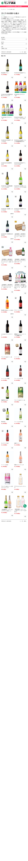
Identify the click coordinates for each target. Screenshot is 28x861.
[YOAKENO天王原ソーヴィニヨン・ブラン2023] (20, 109)
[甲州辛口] (7, 414)
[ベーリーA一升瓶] (7, 371)
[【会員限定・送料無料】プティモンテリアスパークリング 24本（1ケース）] (20, 226)
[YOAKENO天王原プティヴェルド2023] (20, 155)
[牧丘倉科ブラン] (7, 65)
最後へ (25, 52)
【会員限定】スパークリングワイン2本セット (7, 510)
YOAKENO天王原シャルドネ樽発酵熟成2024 (20, 140)
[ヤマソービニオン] (20, 302)
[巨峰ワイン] (20, 435)
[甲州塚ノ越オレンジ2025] (7, 302)
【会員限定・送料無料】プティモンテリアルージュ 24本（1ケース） (7, 286)
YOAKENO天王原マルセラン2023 (20, 209)
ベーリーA (16, 357)
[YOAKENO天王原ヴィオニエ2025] (7, 132)
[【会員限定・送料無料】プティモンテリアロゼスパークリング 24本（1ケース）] (7, 251)
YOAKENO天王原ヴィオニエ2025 (7, 140)
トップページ (3, 9)
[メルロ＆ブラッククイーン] (7, 326)
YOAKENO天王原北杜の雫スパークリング (7, 95)
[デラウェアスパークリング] (20, 478)
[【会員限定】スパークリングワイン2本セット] (7, 501)
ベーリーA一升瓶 (5, 378)
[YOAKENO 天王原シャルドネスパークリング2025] (20, 178)
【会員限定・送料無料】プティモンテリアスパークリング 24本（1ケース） (20, 236)
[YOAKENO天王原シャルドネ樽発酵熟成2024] (20, 132)
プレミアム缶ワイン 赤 (6, 357)
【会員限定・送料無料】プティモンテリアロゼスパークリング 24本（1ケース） (7, 261)
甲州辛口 (3, 421)
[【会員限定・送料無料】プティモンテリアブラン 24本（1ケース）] (20, 251)
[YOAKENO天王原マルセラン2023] (20, 201)
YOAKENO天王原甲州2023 (6, 163)
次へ (23, 52)
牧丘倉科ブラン (5, 73)
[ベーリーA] (20, 349)
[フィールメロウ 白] (20, 414)
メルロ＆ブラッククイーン (7, 334)
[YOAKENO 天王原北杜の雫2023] (7, 226)
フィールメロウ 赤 (18, 378)
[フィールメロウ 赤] (20, 371)
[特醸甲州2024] (7, 392)
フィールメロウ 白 (18, 421)
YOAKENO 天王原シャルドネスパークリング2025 (20, 186)
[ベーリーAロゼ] (7, 457)
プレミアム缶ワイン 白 (19, 400)
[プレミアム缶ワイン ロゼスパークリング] (7, 478)
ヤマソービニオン (18, 310)
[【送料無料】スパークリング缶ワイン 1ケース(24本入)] (20, 501)
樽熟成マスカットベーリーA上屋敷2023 (20, 334)
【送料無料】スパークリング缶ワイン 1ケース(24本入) (20, 510)
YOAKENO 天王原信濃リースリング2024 (7, 186)
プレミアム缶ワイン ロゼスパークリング (7, 487)
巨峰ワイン (17, 443)
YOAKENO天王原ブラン (20, 73)
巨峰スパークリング (19, 464)
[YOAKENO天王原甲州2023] (7, 155)
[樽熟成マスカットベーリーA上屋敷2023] (20, 326)
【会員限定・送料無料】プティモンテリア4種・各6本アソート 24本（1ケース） (20, 286)
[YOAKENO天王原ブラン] (20, 65)
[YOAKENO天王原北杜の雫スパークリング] (7, 87)
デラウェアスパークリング (20, 487)
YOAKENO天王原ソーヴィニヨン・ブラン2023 (20, 117)
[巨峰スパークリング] (20, 457)
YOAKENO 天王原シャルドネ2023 (7, 209)
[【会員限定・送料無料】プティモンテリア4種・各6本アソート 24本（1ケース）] (20, 277)
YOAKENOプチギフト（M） (19, 95)
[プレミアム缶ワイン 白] (20, 392)
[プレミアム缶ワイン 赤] (7, 349)
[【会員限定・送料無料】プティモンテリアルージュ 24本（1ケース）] (7, 277)
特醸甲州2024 (4, 400)
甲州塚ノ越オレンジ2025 (7, 310)
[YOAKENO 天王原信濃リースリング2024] (7, 178)
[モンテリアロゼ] (7, 435)
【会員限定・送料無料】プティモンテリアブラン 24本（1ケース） (20, 261)
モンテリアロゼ (5, 443)
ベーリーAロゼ (4, 464)
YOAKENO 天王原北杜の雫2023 (7, 234)
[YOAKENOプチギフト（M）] (20, 87)
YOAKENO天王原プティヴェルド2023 (20, 163)
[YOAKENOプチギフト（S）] (7, 109)
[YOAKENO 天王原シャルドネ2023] (7, 201)
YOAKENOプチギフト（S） (6, 117)
